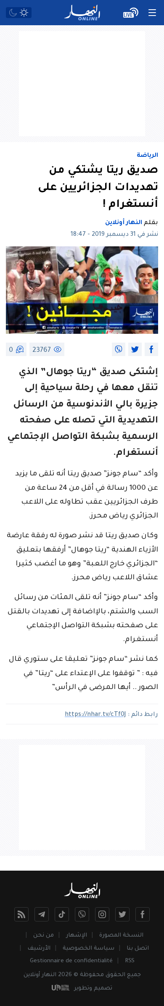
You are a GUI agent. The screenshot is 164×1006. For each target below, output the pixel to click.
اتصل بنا (138, 948)
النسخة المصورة (121, 935)
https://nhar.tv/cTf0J (95, 715)
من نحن (43, 935)
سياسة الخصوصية (88, 948)
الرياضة (147, 156)
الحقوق (115, 975)
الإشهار (76, 935)
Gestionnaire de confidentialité (71, 961)
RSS (130, 961)
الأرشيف (38, 948)
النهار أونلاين (123, 223)
